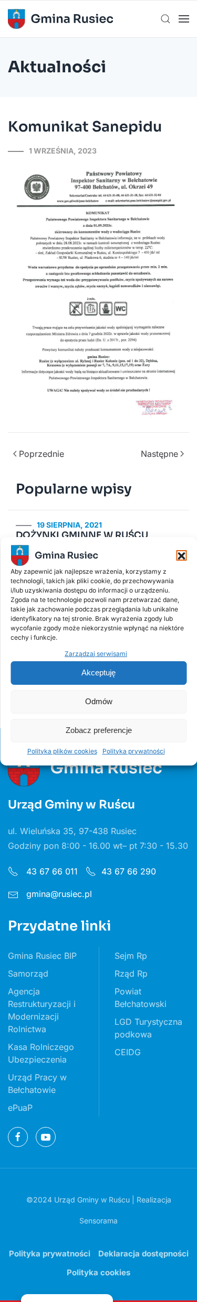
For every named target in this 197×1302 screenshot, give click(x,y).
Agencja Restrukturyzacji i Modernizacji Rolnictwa (42, 1010)
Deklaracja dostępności (143, 1254)
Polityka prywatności (133, 751)
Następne (159, 453)
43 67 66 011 (51, 871)
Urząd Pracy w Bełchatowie (37, 1083)
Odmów (98, 701)
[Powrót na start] (60, 19)
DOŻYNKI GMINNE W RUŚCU (82, 535)
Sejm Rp (131, 955)
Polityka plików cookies (62, 751)
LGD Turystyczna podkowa (148, 1028)
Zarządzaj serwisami (96, 654)
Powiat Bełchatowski (141, 997)
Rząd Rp (131, 973)
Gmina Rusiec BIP (42, 955)
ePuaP (20, 1107)
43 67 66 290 (128, 871)
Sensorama (98, 1220)
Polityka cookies (98, 1272)
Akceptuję (98, 672)
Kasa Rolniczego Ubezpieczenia (41, 1053)
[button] (181, 555)
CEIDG (128, 1052)
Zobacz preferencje (99, 730)
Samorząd (28, 973)
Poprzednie (41, 453)
